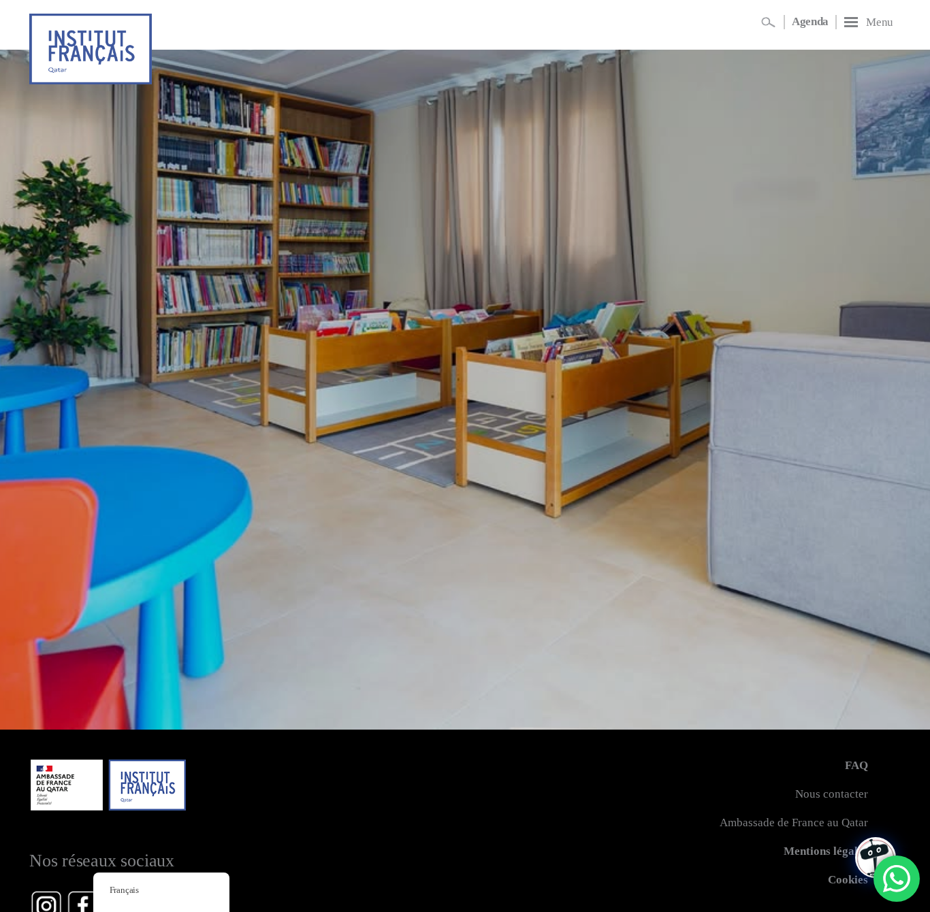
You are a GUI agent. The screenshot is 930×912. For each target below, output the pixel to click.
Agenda (810, 21)
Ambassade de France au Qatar (794, 822)
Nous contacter (831, 793)
